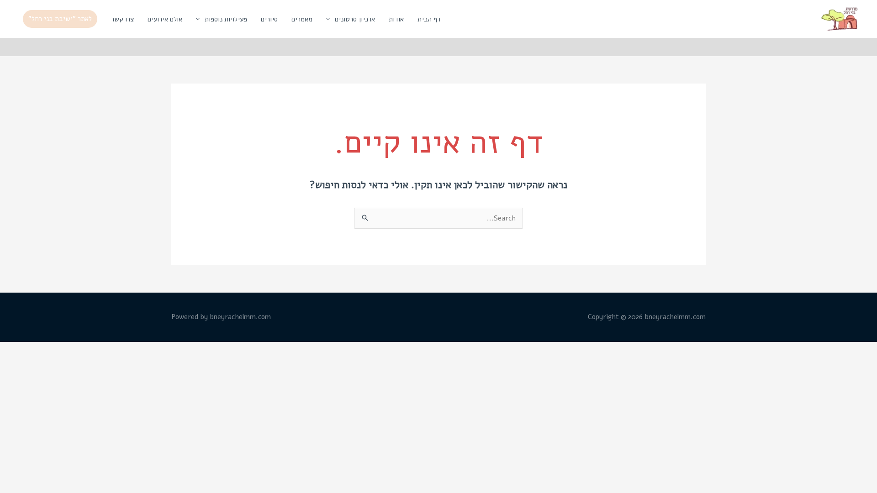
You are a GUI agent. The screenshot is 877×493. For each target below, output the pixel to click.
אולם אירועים (165, 19)
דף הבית (429, 19)
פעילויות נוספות (226, 19)
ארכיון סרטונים (355, 19)
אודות (396, 19)
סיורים (269, 19)
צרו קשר (122, 19)
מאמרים (301, 19)
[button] (60, 19)
